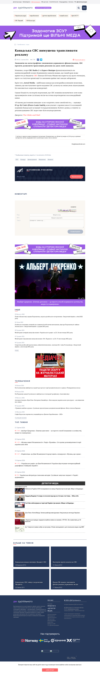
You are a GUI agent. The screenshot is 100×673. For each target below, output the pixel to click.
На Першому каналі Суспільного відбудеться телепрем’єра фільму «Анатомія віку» (42, 394)
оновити (73, 207)
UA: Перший (19, 20)
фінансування (32, 159)
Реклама (50, 604)
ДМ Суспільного (35, 2)
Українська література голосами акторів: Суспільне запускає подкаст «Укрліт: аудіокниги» (46, 476)
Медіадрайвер (63, 2)
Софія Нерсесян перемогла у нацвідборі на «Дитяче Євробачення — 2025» (39, 414)
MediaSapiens (26, 2)
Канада (23, 159)
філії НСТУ (75, 15)
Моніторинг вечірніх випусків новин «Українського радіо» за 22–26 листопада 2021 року (44, 332)
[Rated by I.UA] (45, 651)
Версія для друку (80, 60)
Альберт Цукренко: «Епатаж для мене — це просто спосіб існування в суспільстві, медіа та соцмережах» (48, 432)
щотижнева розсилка (40, 170)
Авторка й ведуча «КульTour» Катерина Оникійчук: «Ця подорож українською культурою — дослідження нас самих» (49, 401)
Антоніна (70, 2)
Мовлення (42, 159)
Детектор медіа (17, 2)
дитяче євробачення (49, 15)
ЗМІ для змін (44, 2)
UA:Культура (31, 20)
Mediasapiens (51, 616)
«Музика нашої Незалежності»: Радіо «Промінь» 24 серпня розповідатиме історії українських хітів (48, 443)
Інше (27, 44)
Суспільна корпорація (43, 8)
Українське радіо (20, 15)
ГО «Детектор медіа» (80, 2)
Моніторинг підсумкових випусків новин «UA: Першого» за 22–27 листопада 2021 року (43, 339)
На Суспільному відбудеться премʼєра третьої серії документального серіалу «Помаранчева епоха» (48, 388)
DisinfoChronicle (53, 2)
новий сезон (64, 15)
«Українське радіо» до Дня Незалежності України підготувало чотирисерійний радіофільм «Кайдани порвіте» (47, 464)
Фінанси (50, 159)
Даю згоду (50, 670)
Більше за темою (23, 543)
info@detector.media (73, 609)
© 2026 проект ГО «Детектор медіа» (73, 607)
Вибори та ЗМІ (51, 623)
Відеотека (50, 622)
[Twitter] (41, 60)
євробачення (34, 15)
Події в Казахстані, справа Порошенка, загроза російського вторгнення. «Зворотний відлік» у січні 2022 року (49, 317)
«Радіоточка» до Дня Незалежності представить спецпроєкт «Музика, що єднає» (51, 454)
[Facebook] (38, 60)
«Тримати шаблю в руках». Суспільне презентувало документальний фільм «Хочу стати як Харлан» (48, 408)
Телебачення (21, 44)
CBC (17, 159)
